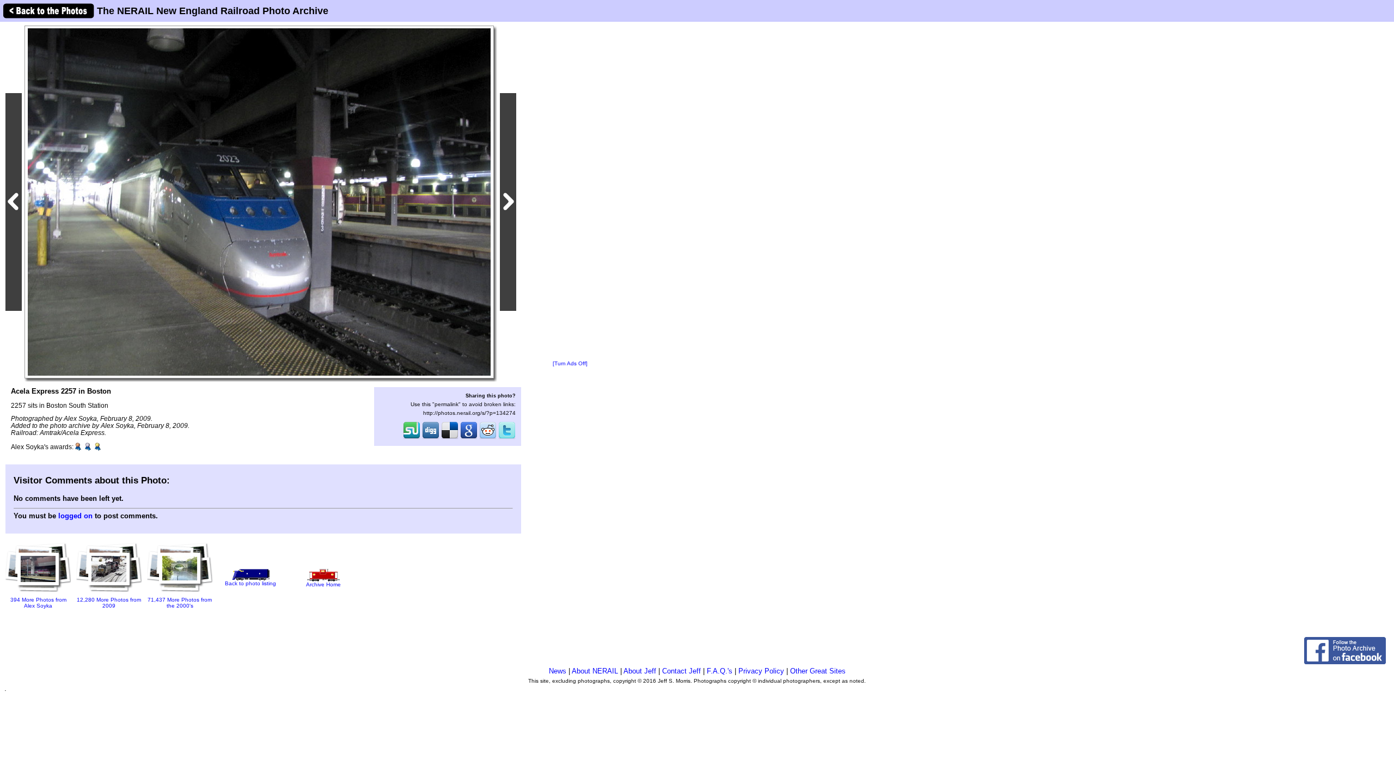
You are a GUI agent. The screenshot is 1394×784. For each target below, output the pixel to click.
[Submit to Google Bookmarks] (469, 437)
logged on (75, 516)
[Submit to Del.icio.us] (449, 437)
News (557, 671)
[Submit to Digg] (430, 437)
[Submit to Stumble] (411, 437)
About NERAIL (595, 671)
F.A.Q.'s (719, 671)
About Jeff (639, 671)
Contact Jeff (681, 671)
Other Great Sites (818, 671)
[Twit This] (507, 437)
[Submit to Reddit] (488, 437)
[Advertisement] (570, 191)
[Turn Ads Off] (570, 363)
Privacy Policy (761, 671)
